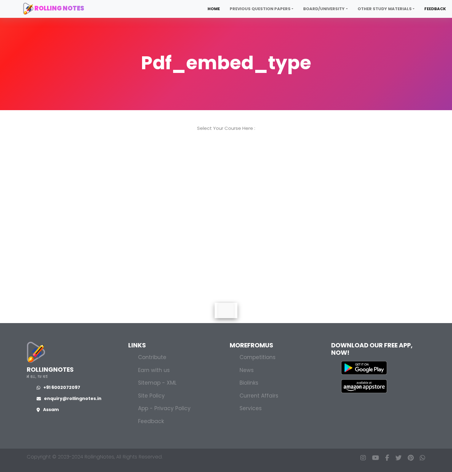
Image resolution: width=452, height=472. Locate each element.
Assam (51, 409)
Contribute (152, 357)
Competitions (258, 357)
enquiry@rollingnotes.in (72, 398)
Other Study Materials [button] (385, 9)
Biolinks (249, 382)
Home (214, 9)
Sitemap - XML (157, 382)
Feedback (435, 9)
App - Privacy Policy (164, 408)
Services (251, 408)
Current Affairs (259, 395)
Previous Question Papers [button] (260, 9)
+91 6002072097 (61, 387)
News (247, 370)
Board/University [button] (324, 9)
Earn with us (154, 370)
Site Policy (151, 395)
